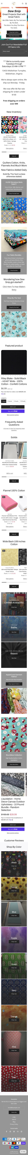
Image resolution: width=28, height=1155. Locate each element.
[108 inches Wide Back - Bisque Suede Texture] (9, 557)
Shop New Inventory (14, 36)
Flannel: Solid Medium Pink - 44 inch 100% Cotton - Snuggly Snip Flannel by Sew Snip (9, 517)
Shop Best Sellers (14, 32)
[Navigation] (1, 3)
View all (14, 156)
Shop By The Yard (14, 307)
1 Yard (4, 401)
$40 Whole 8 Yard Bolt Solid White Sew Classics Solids (9, 463)
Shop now (14, 866)
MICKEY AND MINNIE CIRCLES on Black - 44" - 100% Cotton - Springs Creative (10, 140)
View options (9, 148)
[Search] (22, 3)
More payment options (13, 415)
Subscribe (14, 1112)
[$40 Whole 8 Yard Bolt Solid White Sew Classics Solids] (9, 450)
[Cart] (26, 3)
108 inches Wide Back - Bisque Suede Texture (9, 570)
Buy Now (14, 632)
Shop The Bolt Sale (14, 193)
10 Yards (22, 401)
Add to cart (9, 473)
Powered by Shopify (14, 1153)
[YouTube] (17, 1131)
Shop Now (14, 607)
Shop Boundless (14, 764)
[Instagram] (10, 1131)
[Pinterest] (14, 1131)
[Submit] (26, 51)
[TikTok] (21, 1131)
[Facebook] (6, 1131)
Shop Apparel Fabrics (14, 684)
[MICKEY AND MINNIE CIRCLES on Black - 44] (9, 124)
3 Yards (10, 401)
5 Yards (16, 401)
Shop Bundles (14, 270)
